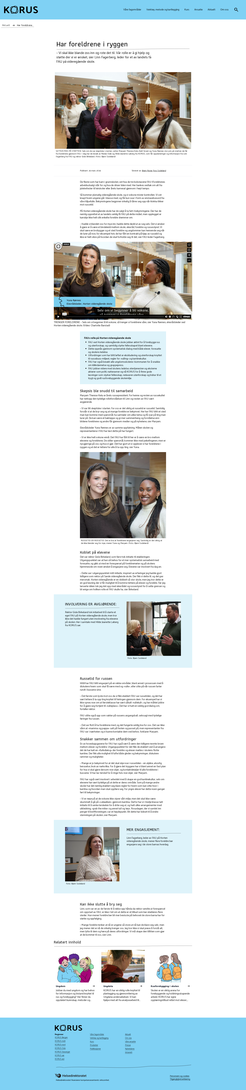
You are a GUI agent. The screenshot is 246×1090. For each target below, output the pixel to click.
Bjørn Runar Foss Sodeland (154, 170)
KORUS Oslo (60, 1048)
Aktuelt (128, 1034)
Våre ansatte (130, 1041)
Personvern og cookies (179, 1076)
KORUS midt (60, 1041)
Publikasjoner (95, 1049)
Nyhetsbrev (130, 1049)
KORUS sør (59, 1055)
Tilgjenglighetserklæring (180, 1079)
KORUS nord (60, 1044)
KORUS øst (59, 1059)
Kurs (92, 1041)
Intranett (128, 1052)
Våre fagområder (97, 1034)
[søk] (236, 9)
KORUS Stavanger (62, 1052)
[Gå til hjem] (21, 10)
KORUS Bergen (61, 1037)
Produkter (94, 1045)
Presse (128, 1045)
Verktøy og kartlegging (99, 1038)
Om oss (128, 1038)
